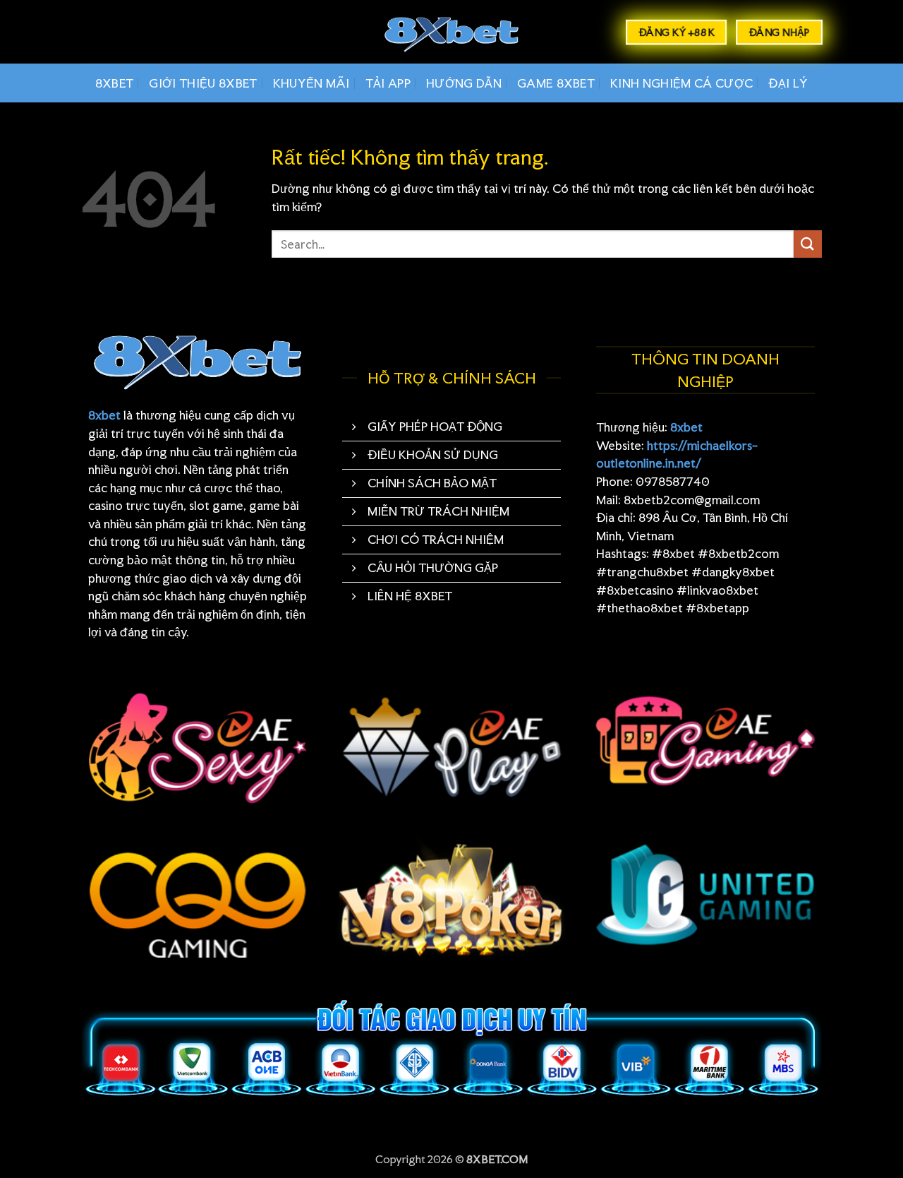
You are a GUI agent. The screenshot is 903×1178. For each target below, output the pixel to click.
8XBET (114, 83)
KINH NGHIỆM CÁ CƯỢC (681, 83)
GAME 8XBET (556, 83)
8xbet (104, 414)
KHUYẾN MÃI (311, 83)
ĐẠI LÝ (788, 83)
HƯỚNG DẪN (464, 83)
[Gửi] (808, 244)
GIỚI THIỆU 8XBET (203, 83)
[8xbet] (451, 32)
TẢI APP (388, 83)
